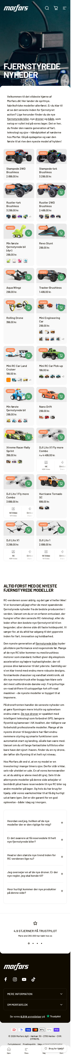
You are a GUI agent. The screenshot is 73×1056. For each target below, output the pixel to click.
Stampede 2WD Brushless (16, 170)
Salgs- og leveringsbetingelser (50, 1044)
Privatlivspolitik (29, 1044)
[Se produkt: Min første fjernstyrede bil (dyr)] (28, 233)
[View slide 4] (42, 943)
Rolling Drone (14, 317)
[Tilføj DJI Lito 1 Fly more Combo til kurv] (28, 483)
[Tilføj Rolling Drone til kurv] (28, 307)
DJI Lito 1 (44, 540)
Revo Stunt (46, 243)
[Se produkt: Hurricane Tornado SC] (61, 483)
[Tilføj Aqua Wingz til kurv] (28, 277)
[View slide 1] (29, 943)
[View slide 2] (33, 943)
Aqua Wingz (13, 287)
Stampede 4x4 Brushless (48, 170)
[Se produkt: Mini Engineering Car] (61, 307)
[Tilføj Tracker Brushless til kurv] (61, 277)
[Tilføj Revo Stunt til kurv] (61, 233)
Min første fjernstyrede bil (16, 408)
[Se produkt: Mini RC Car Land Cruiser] (28, 355)
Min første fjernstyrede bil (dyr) (16, 247)
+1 (30, 217)
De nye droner (29, 713)
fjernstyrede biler (18, 118)
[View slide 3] (37, 943)
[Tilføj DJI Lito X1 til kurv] (28, 530)
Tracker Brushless (50, 287)
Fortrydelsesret (14, 1044)
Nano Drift (45, 406)
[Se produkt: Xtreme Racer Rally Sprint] (28, 437)
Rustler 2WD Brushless (47, 204)
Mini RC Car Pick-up (51, 365)
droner (39, 118)
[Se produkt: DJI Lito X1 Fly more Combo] (61, 437)
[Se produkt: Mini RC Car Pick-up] (61, 355)
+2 (63, 339)
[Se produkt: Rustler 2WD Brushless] (61, 192)
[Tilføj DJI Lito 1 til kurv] (61, 530)
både (51, 118)
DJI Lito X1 (12, 540)
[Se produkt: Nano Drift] (61, 396)
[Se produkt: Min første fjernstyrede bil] (28, 396)
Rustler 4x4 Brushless (13, 204)
